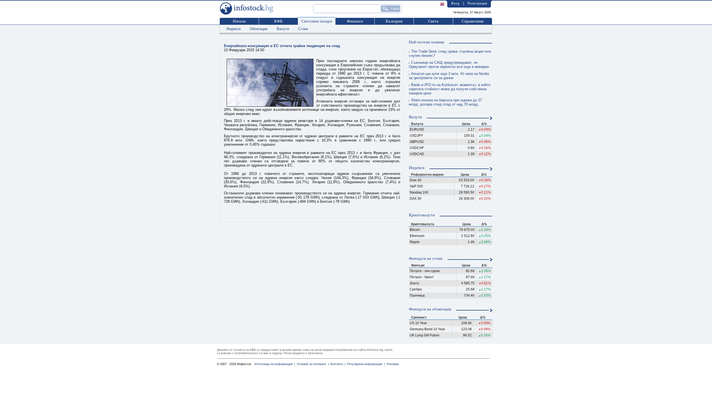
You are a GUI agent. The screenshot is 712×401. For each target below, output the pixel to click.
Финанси (355, 21)
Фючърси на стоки (425, 258)
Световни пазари (316, 21)
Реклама (392, 364)
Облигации (259, 29)
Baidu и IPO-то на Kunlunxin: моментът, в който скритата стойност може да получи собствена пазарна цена (449, 89)
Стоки (303, 29)
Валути (283, 29)
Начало (239, 21)
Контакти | (337, 364)
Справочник (473, 21)
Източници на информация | (274, 364)
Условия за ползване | (312, 364)
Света (433, 21)
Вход (455, 3)
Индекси (233, 29)
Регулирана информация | (365, 364)
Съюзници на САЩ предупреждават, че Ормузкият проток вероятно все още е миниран (449, 64)
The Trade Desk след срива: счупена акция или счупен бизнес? (450, 53)
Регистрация (477, 3)
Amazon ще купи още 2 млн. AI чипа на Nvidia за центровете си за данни (449, 76)
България (394, 21)
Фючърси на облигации (430, 309)
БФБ (278, 21)
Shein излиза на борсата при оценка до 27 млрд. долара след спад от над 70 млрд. (445, 102)
